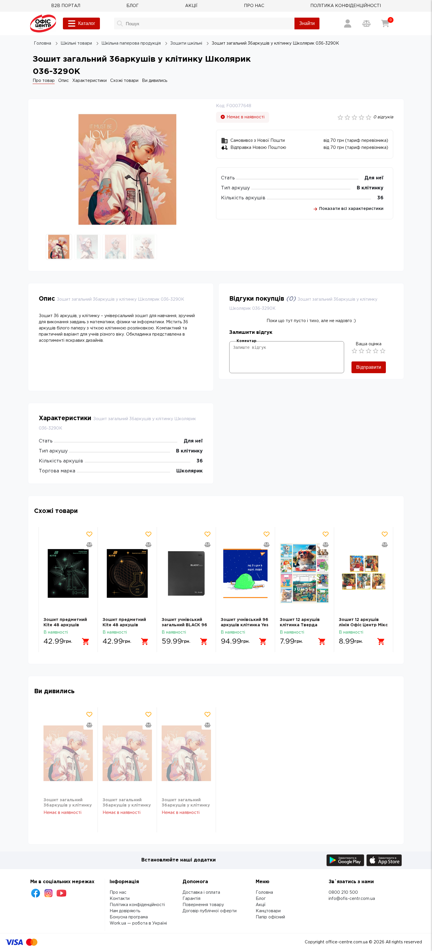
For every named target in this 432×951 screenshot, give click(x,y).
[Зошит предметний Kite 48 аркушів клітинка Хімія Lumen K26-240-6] (127, 573)
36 (380, 198)
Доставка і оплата (201, 892)
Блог (261, 898)
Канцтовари (268, 911)
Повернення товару (203, 905)
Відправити (368, 367)
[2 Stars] (361, 350)
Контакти (120, 898)
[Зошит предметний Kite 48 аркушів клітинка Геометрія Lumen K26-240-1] (68, 573)
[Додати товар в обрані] (89, 534)
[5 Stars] (382, 350)
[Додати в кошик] (86, 641)
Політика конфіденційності (137, 905)
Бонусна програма (129, 917)
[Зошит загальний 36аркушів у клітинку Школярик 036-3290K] (68, 753)
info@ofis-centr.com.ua (352, 898)
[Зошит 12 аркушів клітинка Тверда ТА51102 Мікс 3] (304, 573)
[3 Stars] (368, 350)
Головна (264, 892)
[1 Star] (354, 350)
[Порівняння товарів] (366, 23)
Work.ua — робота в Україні (138, 923)
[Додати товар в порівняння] (89, 544)
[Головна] (43, 23)
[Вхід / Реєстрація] (348, 23)
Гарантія (191, 898)
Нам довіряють (125, 911)
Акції (261, 905)
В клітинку (370, 188)
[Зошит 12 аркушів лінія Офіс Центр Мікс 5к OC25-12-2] (363, 573)
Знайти (307, 23)
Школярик (189, 471)
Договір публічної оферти (209, 911)
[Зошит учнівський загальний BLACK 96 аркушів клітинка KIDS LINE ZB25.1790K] (186, 573)
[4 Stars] (375, 350)
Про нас (118, 892)
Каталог (86, 23)
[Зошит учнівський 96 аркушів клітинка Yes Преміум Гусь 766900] (245, 573)
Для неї (374, 178)
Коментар (246, 341)
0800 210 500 (343, 892)
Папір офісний (270, 917)
